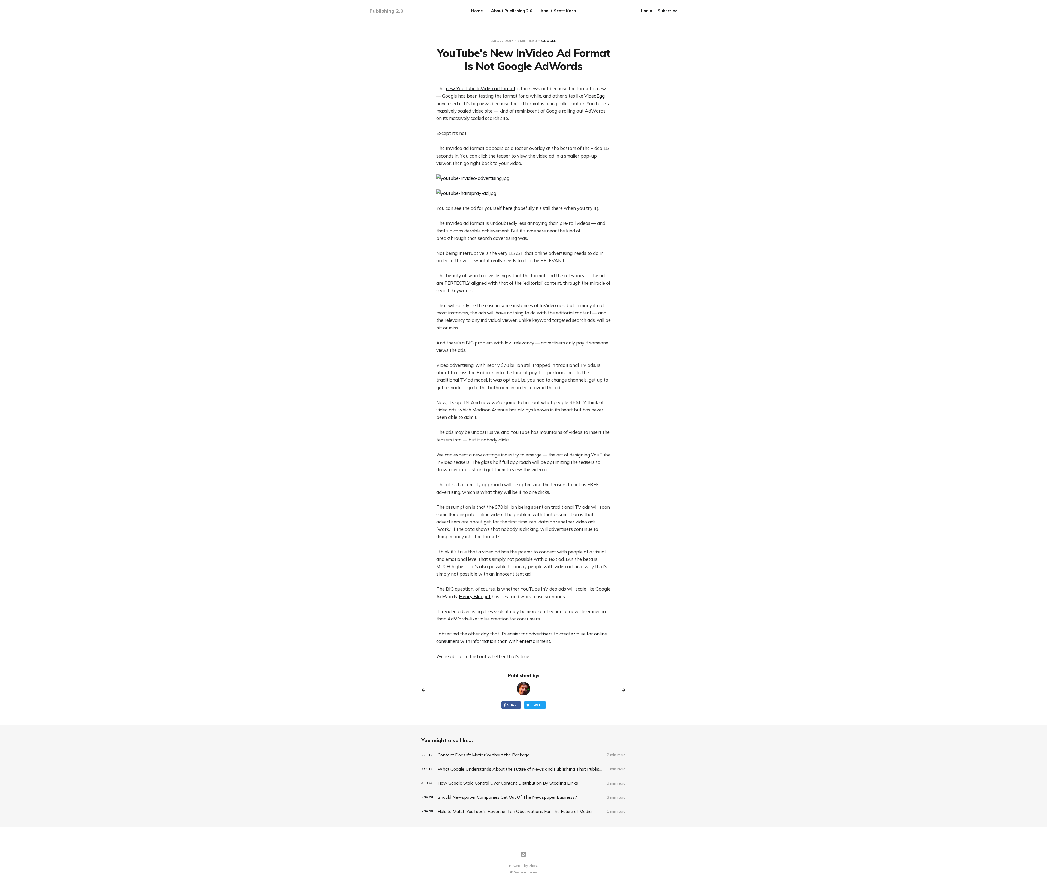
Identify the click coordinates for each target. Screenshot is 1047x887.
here (507, 208)
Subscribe (668, 10)
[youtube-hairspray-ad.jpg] (523, 193)
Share (513, 705)
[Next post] (622, 690)
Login (646, 10)
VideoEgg (594, 96)
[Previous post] (425, 690)
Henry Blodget (475, 596)
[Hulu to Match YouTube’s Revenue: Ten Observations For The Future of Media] (523, 811)
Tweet (537, 705)
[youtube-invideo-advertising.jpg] (523, 178)
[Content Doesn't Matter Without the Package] (523, 755)
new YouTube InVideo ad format (480, 88)
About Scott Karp (558, 10)
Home (477, 10)
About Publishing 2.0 (511, 10)
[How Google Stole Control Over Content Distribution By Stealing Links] (523, 783)
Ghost (533, 866)
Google (548, 41)
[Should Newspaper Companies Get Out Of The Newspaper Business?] (523, 797)
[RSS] (523, 854)
